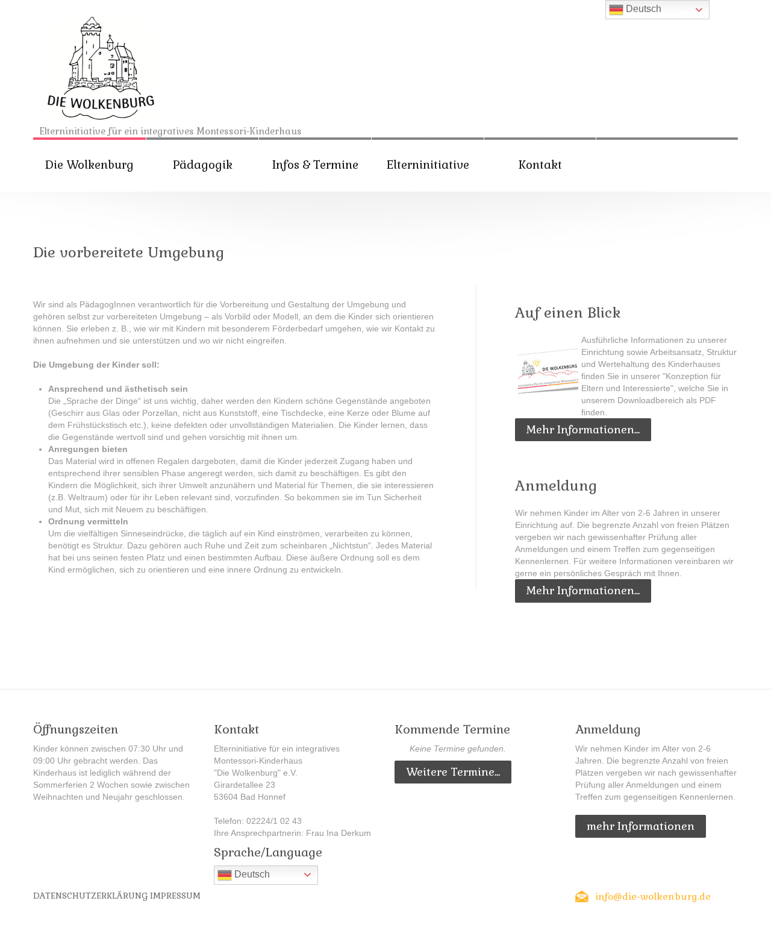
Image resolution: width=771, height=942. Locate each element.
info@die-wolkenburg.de (653, 896)
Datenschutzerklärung (90, 895)
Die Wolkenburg (89, 165)
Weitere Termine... (453, 772)
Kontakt (540, 165)
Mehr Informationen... (583, 429)
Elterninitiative (428, 165)
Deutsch (251, 874)
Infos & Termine (315, 165)
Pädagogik (203, 165)
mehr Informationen (641, 826)
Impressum (175, 895)
